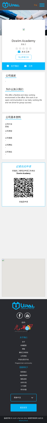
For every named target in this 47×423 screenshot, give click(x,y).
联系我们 (24, 372)
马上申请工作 (23, 57)
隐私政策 (24, 379)
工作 (30, 66)
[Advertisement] (23, 232)
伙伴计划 (24, 382)
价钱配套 (24, 345)
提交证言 (23, 407)
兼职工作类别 (23, 352)
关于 (23, 342)
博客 (23, 349)
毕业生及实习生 (23, 359)
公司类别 (24, 356)
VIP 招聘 (23, 386)
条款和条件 (23, 375)
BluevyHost (23, 420)
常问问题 (24, 389)
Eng (35, 5)
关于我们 (14, 66)
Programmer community (23, 363)
